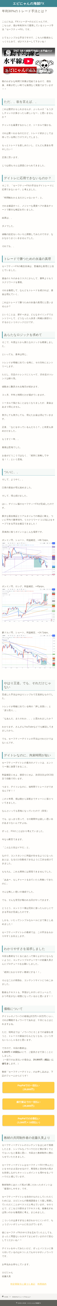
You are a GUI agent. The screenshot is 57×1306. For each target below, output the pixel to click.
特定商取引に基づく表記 (22, 1284)
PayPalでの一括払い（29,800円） (28, 1087)
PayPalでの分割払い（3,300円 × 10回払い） (28, 1120)
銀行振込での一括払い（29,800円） (28, 1104)
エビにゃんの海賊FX (28, 3)
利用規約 (42, 1284)
